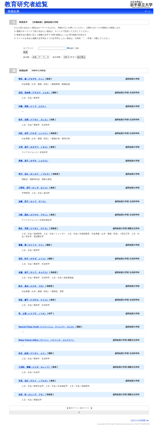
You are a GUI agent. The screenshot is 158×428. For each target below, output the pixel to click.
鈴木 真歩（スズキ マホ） (32, 286)
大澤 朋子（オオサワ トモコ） (34, 147)
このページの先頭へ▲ (139, 420)
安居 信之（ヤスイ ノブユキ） (34, 381)
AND (71, 48)
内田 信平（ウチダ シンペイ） (34, 133)
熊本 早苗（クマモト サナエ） (34, 228)
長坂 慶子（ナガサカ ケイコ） (34, 300)
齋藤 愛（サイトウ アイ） (32, 245)
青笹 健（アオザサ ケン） (32, 79)
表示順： (27, 57)
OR (77, 48)
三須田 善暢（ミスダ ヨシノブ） (35, 367)
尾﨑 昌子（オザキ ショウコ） (34, 161)
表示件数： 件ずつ (64, 57)
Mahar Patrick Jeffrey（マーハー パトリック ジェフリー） (47, 340)
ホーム (147, 11)
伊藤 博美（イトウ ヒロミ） (33, 106)
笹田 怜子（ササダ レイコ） (33, 258)
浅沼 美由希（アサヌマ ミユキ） (35, 92)
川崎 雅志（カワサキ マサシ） (34, 215)
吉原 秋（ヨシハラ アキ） (32, 394)
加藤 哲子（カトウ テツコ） (33, 201)
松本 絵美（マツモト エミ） (33, 353)
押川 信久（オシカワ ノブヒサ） (35, 174)
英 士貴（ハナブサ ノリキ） (33, 313)
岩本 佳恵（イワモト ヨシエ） (34, 119)
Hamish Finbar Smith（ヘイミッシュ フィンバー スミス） (47, 327)
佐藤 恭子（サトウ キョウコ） (34, 272)
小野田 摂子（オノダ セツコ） (34, 188)
